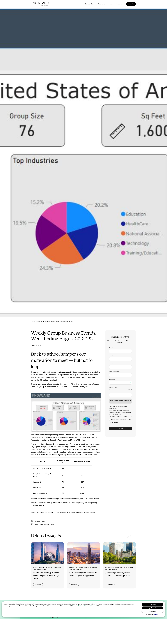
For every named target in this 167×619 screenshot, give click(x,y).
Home (33, 321)
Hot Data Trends (40, 521)
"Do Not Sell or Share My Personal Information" (84, 606)
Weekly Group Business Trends (44, 524)
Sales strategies (41, 569)
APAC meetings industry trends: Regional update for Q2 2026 (83, 574)
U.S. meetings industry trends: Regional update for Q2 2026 (117, 574)
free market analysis (81, 512)
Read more (39, 585)
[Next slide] (134, 536)
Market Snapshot (48, 567)
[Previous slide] (129, 536)
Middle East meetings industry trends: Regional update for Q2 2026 (46, 575)
